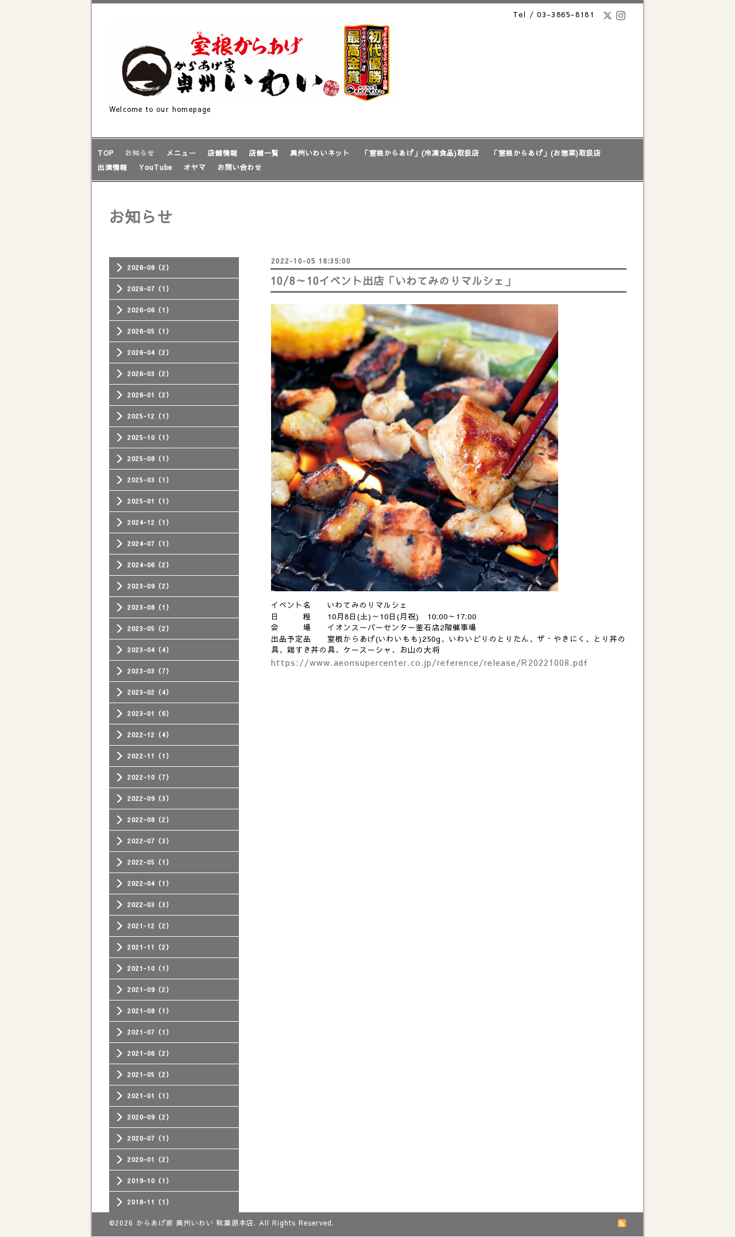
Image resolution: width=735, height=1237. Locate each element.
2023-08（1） (150, 607)
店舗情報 (223, 152)
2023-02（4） (150, 692)
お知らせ (140, 152)
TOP (106, 152)
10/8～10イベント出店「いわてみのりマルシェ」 (393, 280)
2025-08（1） (150, 458)
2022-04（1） (150, 883)
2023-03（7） (150, 670)
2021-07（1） (150, 1031)
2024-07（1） (150, 543)
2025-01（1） (150, 501)
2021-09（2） (150, 989)
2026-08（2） (150, 267)
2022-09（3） (150, 798)
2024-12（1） (150, 522)
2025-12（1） (150, 416)
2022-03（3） (150, 904)
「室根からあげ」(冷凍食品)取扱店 (420, 152)
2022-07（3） (150, 840)
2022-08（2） (150, 819)
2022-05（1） (150, 862)
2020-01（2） (150, 1159)
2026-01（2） (150, 394)
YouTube (155, 167)
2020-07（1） (150, 1138)
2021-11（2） (150, 947)
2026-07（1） (150, 288)
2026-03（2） (150, 373)
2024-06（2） (150, 564)
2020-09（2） (150, 1116)
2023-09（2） (150, 585)
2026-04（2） (150, 352)
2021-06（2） (150, 1053)
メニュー (181, 152)
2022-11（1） (150, 755)
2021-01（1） (150, 1095)
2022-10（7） (150, 777)
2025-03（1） (150, 479)
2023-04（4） (150, 649)
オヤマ (195, 167)
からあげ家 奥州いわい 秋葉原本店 (195, 1222)
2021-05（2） (150, 1074)
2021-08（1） (150, 1010)
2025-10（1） (150, 437)
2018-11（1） (150, 1201)
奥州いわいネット (320, 152)
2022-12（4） (150, 734)
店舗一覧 (264, 152)
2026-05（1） (150, 331)
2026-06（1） (150, 309)
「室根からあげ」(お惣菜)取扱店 (546, 152)
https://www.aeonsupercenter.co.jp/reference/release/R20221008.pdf (429, 662)
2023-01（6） (150, 713)
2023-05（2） (150, 628)
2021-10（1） (150, 968)
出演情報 (112, 167)
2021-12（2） (150, 925)
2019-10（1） (150, 1180)
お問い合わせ (240, 167)
